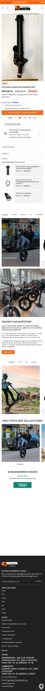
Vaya (3, 602)
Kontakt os (5, 154)
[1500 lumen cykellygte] (8, 197)
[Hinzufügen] (40, 173)
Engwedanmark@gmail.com (17, 680)
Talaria (4, 613)
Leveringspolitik (7, 639)
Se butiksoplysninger (13, 124)
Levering (4, 159)
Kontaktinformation (8, 631)
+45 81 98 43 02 (24, 2)
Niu (3, 605)
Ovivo (3, 609)
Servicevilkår (6, 627)
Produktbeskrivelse (8, 147)
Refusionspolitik (7, 620)
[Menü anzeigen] (3, 7)
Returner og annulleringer (10, 646)
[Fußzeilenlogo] (9, 564)
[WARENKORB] (42, 7)
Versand (20, 94)
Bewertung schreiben (22, 485)
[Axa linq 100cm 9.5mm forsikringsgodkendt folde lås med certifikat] (8, 183)
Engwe (4, 591)
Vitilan (4, 598)
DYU (3, 594)
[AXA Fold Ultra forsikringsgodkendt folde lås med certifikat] (8, 170)
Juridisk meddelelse (8, 635)
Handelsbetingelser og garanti (12, 642)
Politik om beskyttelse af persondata (14, 624)
